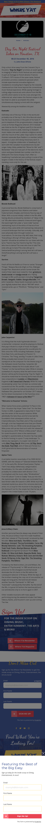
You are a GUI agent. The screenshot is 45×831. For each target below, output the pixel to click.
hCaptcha (38, 822)
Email (5, 783)
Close (43, 754)
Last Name (7, 804)
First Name (7, 793)
